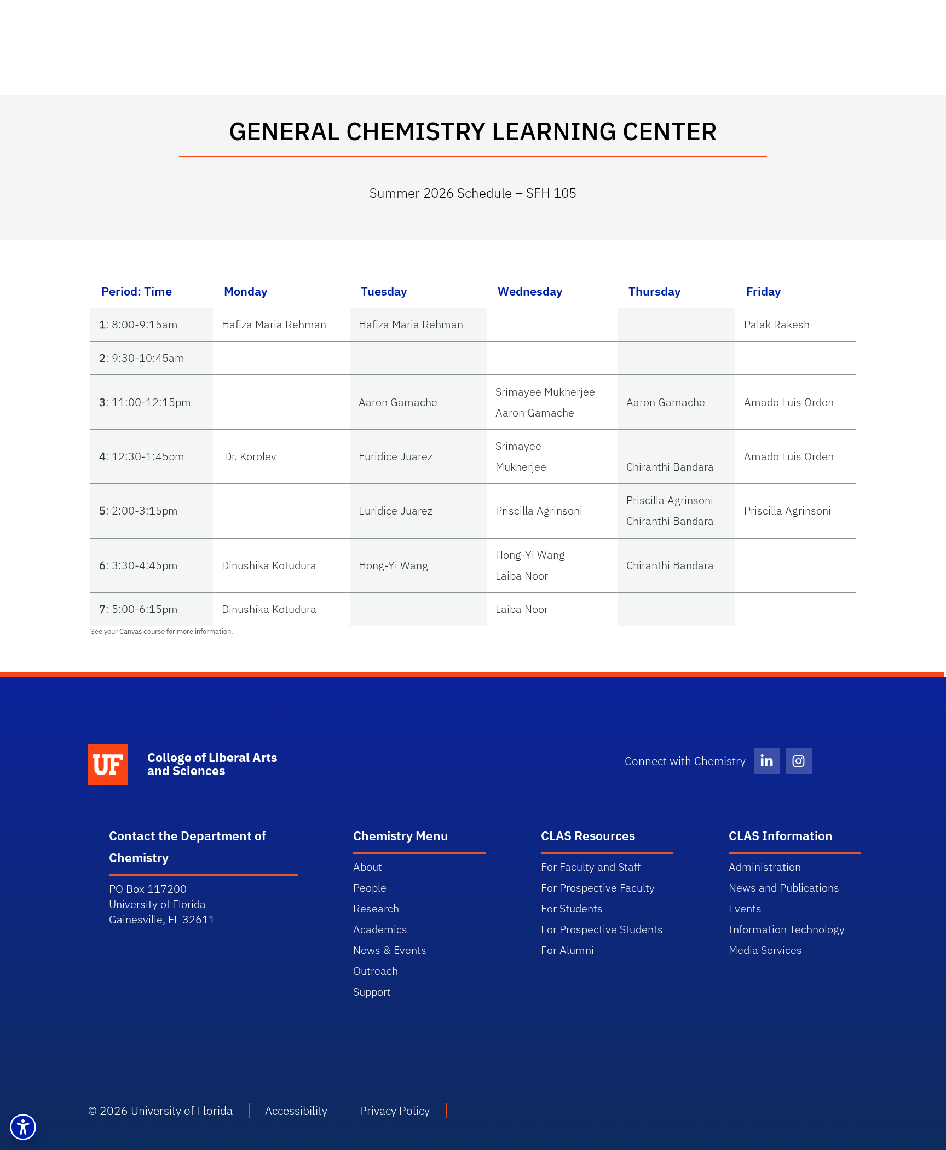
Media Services (765, 950)
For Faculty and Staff (591, 866)
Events (745, 908)
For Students (572, 908)
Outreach (375, 970)
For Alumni (567, 950)
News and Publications (784, 887)
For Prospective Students (602, 929)
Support (372, 991)
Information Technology (787, 929)
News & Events (389, 950)
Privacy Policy (395, 1110)
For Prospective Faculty (598, 887)
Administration (765, 866)
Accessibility (296, 1110)
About (367, 866)
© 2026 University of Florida (160, 1110)
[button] (23, 1127)
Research (376, 908)
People (370, 887)
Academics (380, 929)
